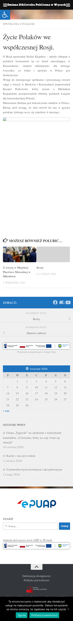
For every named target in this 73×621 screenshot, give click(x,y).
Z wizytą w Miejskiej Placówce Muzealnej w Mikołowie (17, 271)
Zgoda (22, 615)
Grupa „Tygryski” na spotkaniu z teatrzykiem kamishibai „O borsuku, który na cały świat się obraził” (32, 437)
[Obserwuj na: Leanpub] (61, 302)
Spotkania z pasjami (18, 24)
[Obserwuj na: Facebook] (55, 302)
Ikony (40, 267)
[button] (5, 15)
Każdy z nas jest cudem (20, 456)
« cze (6, 410)
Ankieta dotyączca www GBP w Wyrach (27, 540)
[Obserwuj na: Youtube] (67, 302)
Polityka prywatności (36, 580)
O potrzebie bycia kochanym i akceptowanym (34, 469)
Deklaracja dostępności (36, 576)
